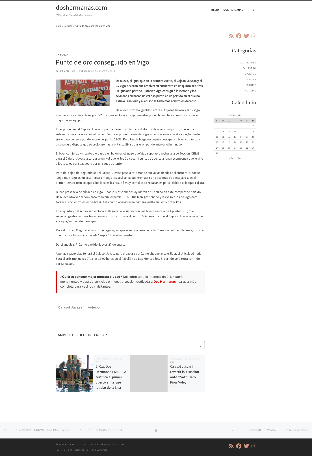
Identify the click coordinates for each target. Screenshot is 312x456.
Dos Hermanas (165, 281)
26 (229, 147)
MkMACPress (67, 71)
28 (241, 147)
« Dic (231, 158)
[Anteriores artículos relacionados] (192, 345)
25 (223, 147)
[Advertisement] (130, 43)
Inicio (58, 25)
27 (235, 147)
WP (71, 450)
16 (253, 136)
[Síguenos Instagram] (254, 36)
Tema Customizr (99, 450)
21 (241, 142)
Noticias (68, 25)
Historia (250, 85)
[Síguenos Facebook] (238, 36)
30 (253, 147)
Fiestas (251, 79)
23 (253, 142)
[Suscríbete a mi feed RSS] (231, 36)
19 (229, 142)
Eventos (250, 73)
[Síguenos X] (246, 36)
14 (241, 136)
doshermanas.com (75, 444)
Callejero (249, 68)
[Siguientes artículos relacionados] (201, 345)
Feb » (238, 158)
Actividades (248, 62)
